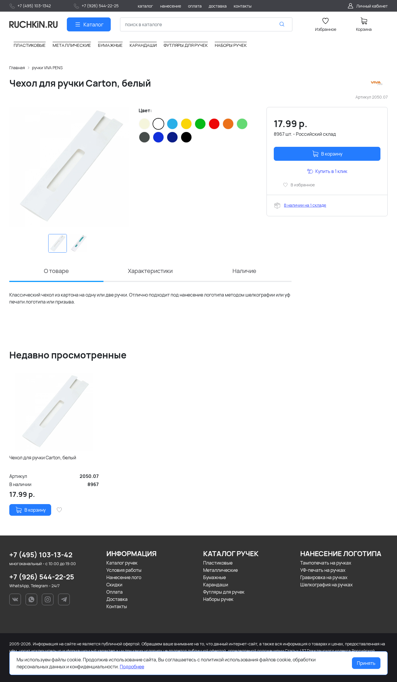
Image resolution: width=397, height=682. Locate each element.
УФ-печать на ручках (322, 570)
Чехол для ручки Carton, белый (42, 457)
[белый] (158, 124)
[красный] (214, 124)
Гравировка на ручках (323, 577)
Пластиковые (218, 563)
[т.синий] (172, 137)
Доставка (117, 599)
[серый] (144, 137)
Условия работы (124, 570)
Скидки (114, 584)
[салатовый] (242, 124)
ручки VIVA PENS (47, 67)
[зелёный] (200, 124)
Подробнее (132, 666)
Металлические (220, 570)
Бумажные (214, 577)
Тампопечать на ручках (325, 563)
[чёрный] (186, 137)
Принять (366, 663)
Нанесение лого (123, 577)
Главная (17, 67)
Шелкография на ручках (326, 584)
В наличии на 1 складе (305, 205)
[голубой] (172, 124)
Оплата (114, 592)
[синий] (158, 137)
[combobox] (206, 24)
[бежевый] (144, 124)
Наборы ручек (218, 599)
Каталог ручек (121, 563)
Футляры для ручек (223, 592)
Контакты (116, 606)
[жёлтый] (186, 124)
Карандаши (215, 584)
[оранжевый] (228, 124)
